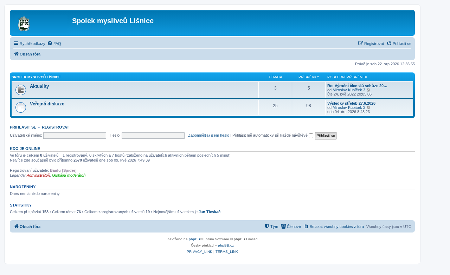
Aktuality (39, 86)
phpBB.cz (226, 245)
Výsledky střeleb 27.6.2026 (351, 103)
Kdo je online (25, 148)
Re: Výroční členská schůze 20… (357, 86)
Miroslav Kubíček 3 (349, 90)
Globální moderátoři (68, 175)
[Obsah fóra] (42, 23)
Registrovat (55, 127)
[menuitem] (54, 43)
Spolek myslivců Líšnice (36, 77)
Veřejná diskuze (47, 103)
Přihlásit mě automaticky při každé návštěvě (270, 135)
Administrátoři (38, 175)
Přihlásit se (23, 127)
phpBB (194, 239)
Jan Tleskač (209, 212)
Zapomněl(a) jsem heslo (208, 135)
